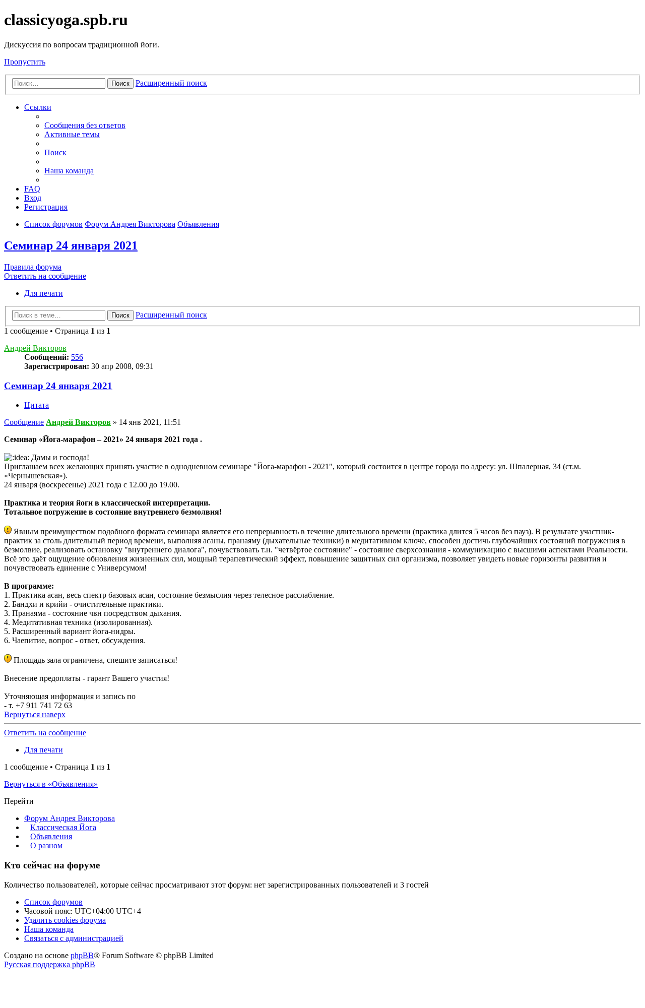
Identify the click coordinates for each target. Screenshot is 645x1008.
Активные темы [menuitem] (72, 134)
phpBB (82, 955)
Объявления (51, 836)
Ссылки (37, 107)
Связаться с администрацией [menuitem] (73, 938)
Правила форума (32, 267)
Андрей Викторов (35, 348)
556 (77, 357)
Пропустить (24, 61)
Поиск (120, 83)
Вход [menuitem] (32, 198)
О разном (46, 845)
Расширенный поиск (171, 83)
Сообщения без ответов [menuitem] (84, 125)
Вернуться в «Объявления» (51, 784)
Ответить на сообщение (45, 276)
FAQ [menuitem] (32, 188)
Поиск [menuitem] (55, 152)
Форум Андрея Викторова (69, 818)
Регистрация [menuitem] (46, 207)
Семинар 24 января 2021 (71, 245)
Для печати (43, 293)
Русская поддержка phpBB (49, 964)
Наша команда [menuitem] (69, 170)
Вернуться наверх (35, 714)
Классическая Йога (63, 827)
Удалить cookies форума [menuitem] (65, 920)
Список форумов (53, 902)
